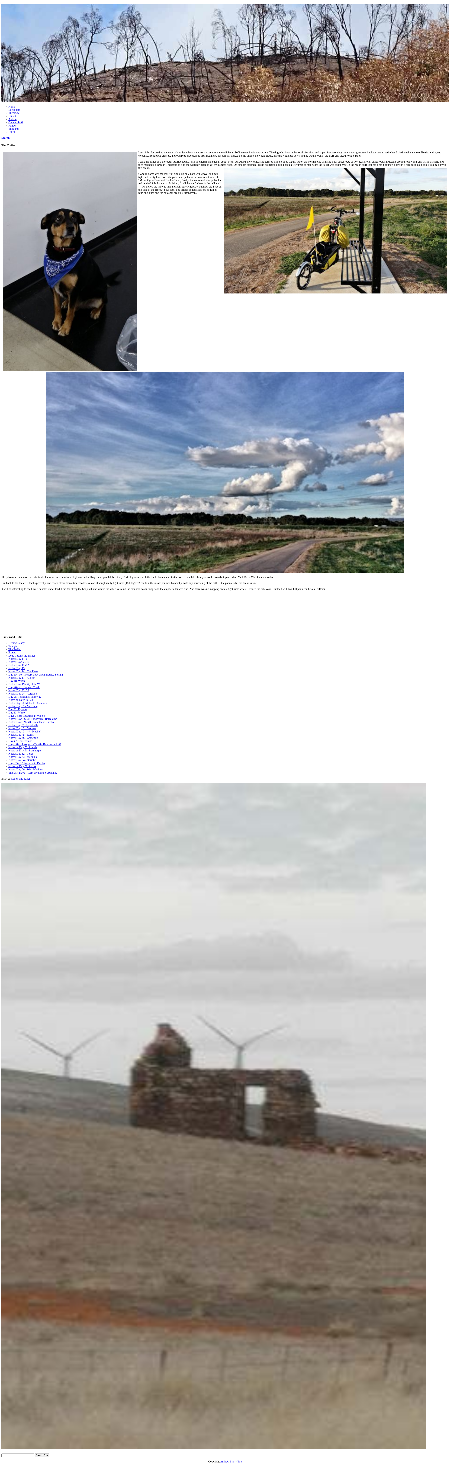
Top (239, 1461)
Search (5, 137)
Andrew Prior (227, 1461)
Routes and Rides (20, 778)
